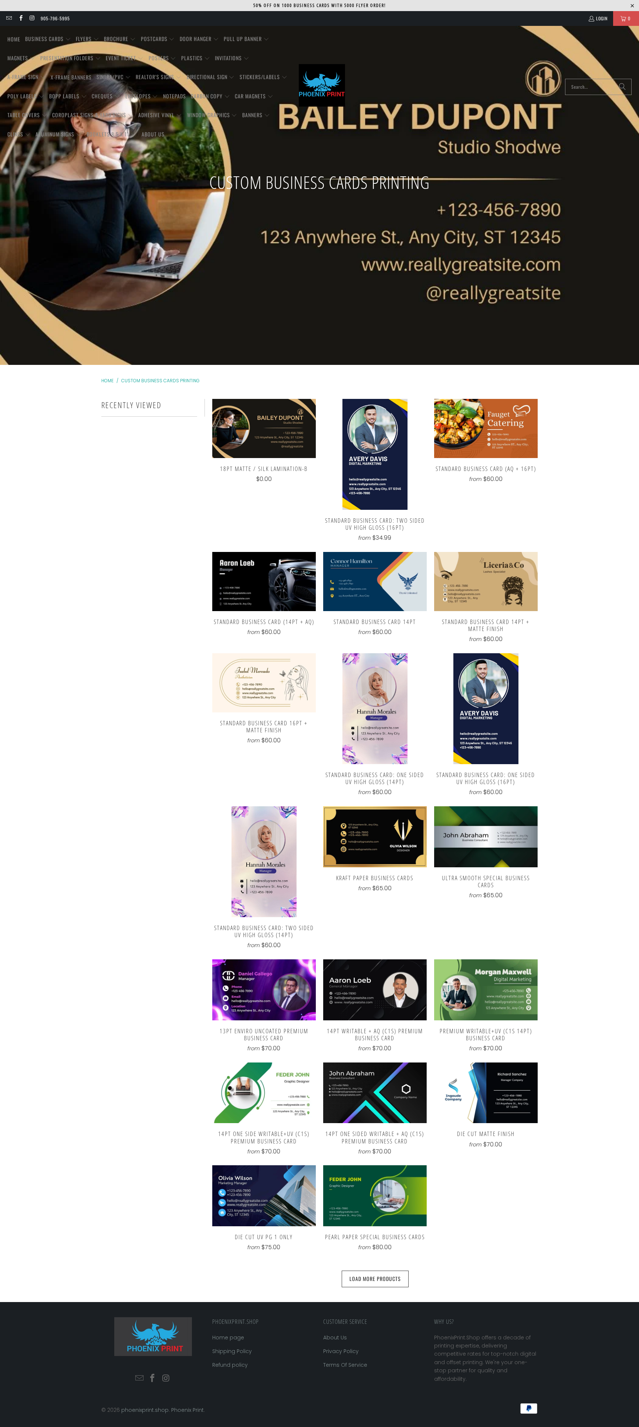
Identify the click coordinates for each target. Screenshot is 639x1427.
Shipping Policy (232, 1351)
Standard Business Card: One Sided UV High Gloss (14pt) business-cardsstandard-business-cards (375, 708)
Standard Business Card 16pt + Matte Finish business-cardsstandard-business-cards (264, 682)
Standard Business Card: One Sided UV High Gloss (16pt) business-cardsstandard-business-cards (486, 708)
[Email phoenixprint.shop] (9, 18)
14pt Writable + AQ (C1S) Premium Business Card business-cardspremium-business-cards (375, 989)
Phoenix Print (187, 1410)
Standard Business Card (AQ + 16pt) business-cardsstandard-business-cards (486, 428)
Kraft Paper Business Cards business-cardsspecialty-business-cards (375, 836)
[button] (48, 39)
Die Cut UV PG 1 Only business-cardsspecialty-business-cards (264, 1195)
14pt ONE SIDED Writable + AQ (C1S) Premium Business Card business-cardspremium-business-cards (375, 1092)
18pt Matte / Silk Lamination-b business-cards (264, 428)
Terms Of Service (345, 1365)
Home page (228, 1337)
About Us (335, 1337)
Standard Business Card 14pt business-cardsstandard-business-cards (375, 581)
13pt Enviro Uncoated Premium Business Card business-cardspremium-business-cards (264, 989)
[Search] (622, 87)
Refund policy (230, 1365)
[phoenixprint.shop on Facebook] (20, 18)
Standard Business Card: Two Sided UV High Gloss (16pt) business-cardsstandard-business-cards (375, 454)
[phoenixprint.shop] (322, 87)
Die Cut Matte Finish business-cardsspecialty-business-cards (486, 1092)
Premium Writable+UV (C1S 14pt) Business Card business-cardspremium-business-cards (486, 989)
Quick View (264, 444)
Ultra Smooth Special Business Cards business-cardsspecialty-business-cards (486, 836)
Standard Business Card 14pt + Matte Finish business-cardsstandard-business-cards (486, 581)
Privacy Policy (341, 1351)
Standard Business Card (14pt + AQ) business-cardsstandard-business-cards (264, 581)
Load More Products (375, 1278)
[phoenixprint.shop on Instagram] (32, 18)
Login (602, 18)
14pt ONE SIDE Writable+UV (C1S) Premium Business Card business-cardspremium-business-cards (264, 1092)
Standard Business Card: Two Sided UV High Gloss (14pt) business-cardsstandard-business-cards (264, 861)
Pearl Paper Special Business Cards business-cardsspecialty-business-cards (375, 1195)
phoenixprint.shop (145, 1410)
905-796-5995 (55, 18)
